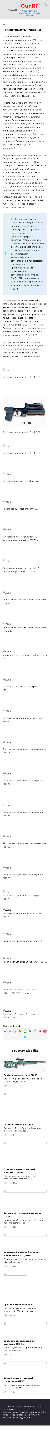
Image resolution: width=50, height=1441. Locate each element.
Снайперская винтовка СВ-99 (20, 1075)
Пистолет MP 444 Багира (18, 1124)
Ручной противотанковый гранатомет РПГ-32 (18, 1380)
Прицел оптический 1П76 (18, 1304)
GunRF (30, 6)
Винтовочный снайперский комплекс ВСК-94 (19, 1342)
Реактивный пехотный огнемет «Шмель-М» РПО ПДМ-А (22, 1254)
